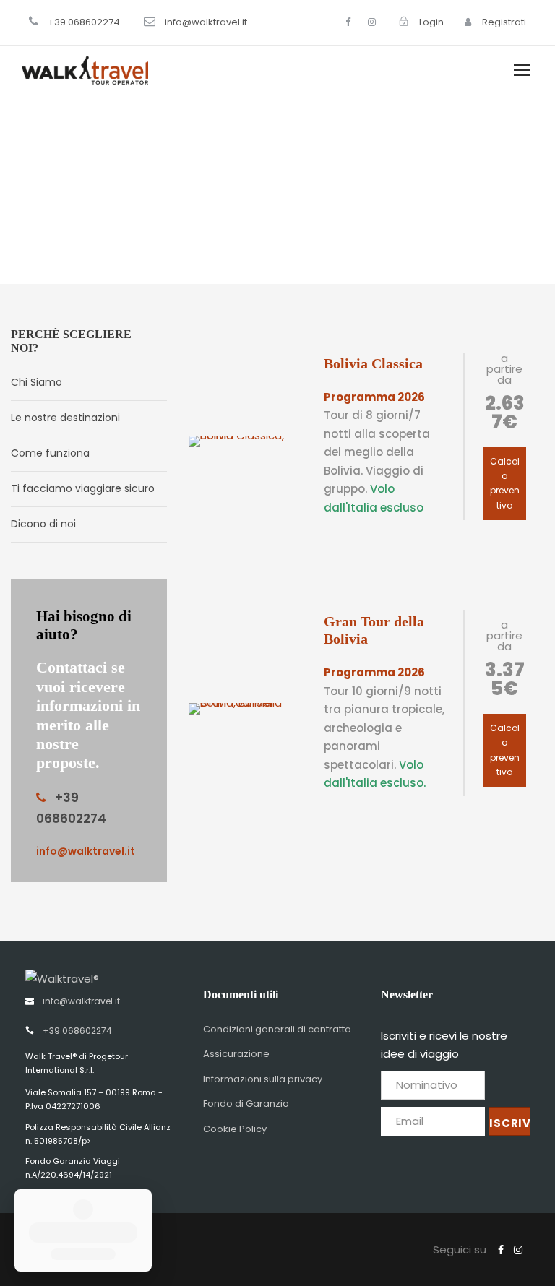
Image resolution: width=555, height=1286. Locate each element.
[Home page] (62, 977)
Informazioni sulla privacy (262, 1079)
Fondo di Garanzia (246, 1103)
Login (430, 22)
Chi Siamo (36, 382)
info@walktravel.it (206, 22)
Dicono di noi (43, 524)
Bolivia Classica (373, 363)
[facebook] (347, 22)
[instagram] (372, 22)
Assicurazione (236, 1054)
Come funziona (50, 453)
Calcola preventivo (505, 483)
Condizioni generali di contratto (277, 1029)
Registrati (503, 22)
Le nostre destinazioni (65, 417)
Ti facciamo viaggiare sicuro (83, 488)
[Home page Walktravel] (85, 69)
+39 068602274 (84, 22)
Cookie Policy (235, 1129)
